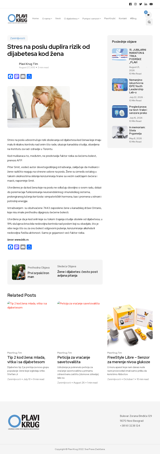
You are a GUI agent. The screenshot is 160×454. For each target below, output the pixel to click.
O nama (46, 18)
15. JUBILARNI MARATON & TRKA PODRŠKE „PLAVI (137, 56)
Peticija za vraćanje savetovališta (73, 359)
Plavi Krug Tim (28, 64)
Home (35, 18)
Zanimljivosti (17, 38)
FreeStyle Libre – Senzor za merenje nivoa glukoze (128, 359)
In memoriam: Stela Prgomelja (137, 130)
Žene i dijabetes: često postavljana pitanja (77, 273)
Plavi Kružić (109, 18)
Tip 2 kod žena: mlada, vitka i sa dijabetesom (26, 359)
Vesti (58, 18)
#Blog (133, 18)
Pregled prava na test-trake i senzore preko (138, 110)
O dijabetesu (71, 18)
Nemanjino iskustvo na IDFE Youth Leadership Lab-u (136, 86)
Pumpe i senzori (90, 18)
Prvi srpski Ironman (38, 275)
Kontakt (123, 18)
